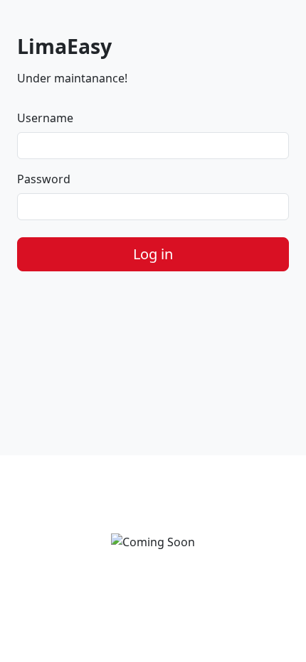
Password (43, 179)
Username (45, 118)
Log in (153, 254)
